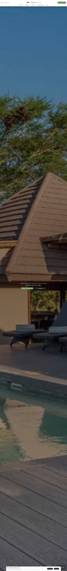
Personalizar (56, 568)
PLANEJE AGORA (62, 2)
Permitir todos (50, 568)
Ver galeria (40, 288)
